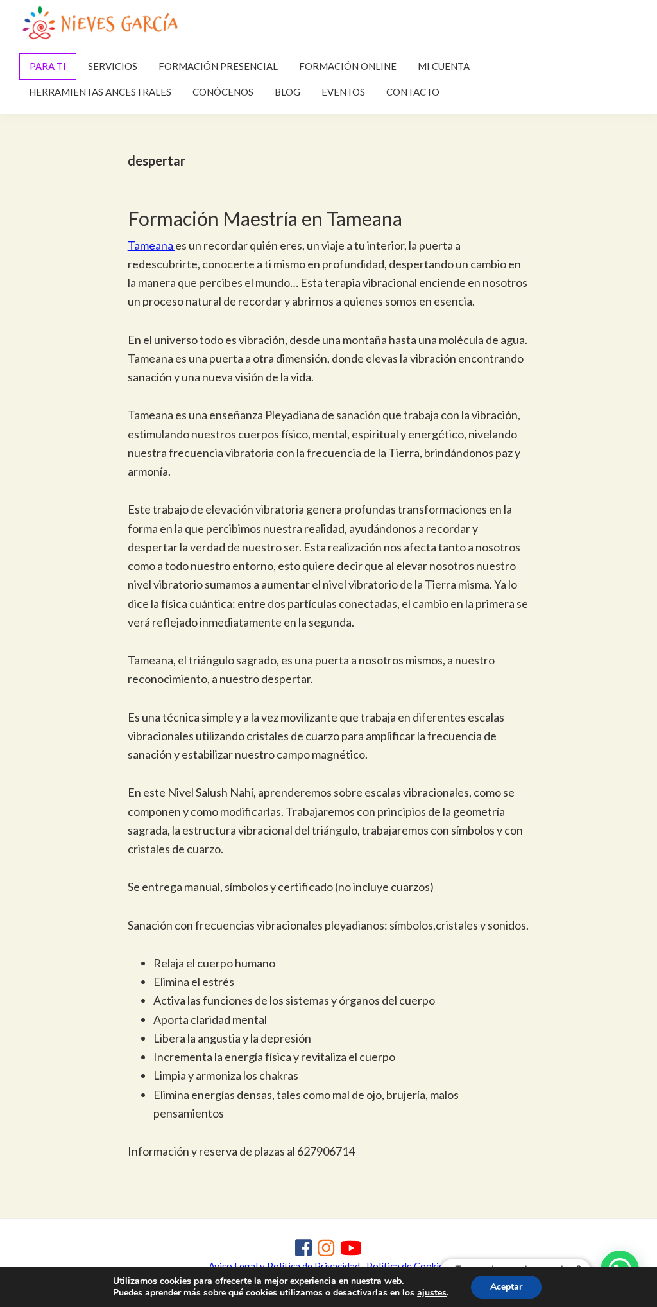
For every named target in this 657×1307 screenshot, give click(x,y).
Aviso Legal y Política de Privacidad (284, 1266)
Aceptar (506, 1287)
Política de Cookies (407, 1266)
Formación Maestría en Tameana (265, 218)
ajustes (432, 1293)
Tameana (151, 245)
